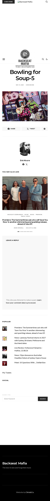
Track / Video (25, 216)
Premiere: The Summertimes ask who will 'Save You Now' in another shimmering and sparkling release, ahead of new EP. (30, 330)
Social (5, 380)
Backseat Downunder (15, 214)
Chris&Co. (30, 492)
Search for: (6, 395)
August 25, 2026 (31, 228)
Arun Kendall (19, 228)
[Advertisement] (25, 29)
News (32, 214)
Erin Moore (30, 85)
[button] (47, 59)
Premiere (39, 214)
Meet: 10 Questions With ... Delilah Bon (29, 362)
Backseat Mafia (14, 463)
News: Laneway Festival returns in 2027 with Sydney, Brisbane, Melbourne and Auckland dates (30, 340)
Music (27, 214)
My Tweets (6, 372)
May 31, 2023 (20, 85)
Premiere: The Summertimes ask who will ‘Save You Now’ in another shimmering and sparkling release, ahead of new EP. (25, 222)
